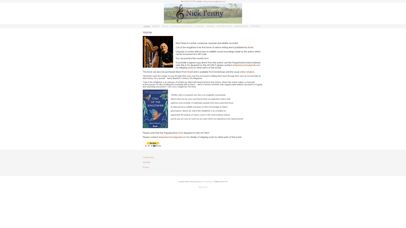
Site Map (146, 162)
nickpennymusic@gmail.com (213, 1)
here (206, 58)
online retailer (246, 72)
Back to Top (203, 187)
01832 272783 (190, 1)
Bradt (250, 47)
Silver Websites (207, 181)
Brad (189, 72)
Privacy (146, 167)
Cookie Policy (148, 157)
